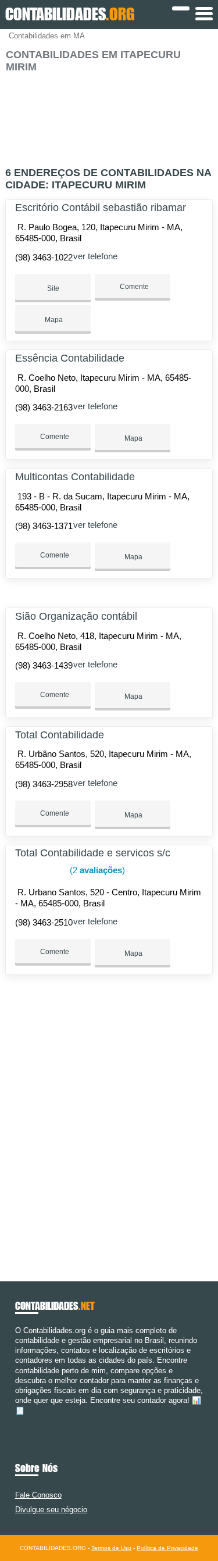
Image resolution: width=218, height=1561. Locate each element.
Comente (133, 287)
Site (53, 288)
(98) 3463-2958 (44, 784)
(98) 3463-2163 (44, 407)
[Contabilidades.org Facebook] (17, 1420)
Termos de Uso (111, 1548)
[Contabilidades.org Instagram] (28, 1420)
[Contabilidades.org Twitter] (23, 1420)
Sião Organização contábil (76, 616)
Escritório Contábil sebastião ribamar (100, 207)
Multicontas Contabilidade (75, 477)
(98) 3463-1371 (44, 526)
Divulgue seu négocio (51, 1509)
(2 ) (96, 870)
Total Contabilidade (59, 735)
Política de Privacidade (167, 1548)
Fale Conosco (38, 1495)
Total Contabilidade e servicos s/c (92, 853)
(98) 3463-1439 (44, 665)
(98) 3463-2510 (44, 922)
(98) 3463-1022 (44, 257)
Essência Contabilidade (69, 358)
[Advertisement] (108, 115)
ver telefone (95, 256)
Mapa (53, 320)
